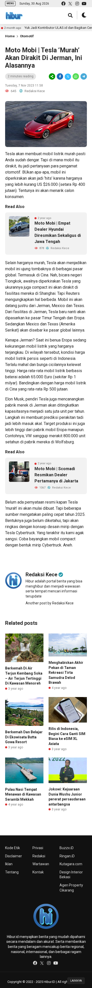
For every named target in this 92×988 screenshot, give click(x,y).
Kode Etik (12, 848)
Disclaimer (13, 856)
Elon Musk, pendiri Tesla (27, 399)
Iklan (9, 864)
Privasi (37, 848)
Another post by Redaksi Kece (50, 603)
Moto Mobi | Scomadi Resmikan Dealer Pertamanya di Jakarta (56, 474)
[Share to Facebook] (60, 76)
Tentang (12, 872)
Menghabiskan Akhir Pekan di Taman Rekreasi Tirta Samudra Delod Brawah (66, 673)
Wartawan (40, 864)
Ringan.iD (67, 856)
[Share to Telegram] (83, 76)
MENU (10, 3)
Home (10, 36)
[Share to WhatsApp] (76, 76)
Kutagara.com (71, 864)
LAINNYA (76, 980)
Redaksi (38, 856)
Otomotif (27, 36)
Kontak (38, 872)
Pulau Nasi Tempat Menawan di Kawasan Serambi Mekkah (23, 794)
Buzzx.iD (67, 848)
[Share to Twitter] (68, 76)
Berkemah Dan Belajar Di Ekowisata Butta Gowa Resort (24, 737)
